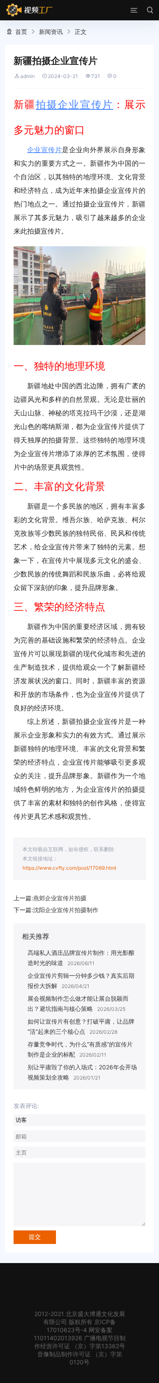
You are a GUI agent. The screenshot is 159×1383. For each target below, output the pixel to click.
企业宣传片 (44, 149)
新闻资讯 (51, 31)
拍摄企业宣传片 (74, 104)
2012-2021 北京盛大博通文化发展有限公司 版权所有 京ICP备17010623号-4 (79, 1321)
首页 (21, 31)
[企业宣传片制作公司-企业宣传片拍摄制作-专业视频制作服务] (29, 10)
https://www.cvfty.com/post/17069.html (69, 868)
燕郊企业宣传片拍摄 (59, 898)
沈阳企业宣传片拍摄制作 (65, 909)
